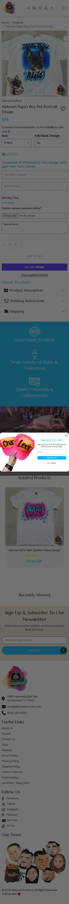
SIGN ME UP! (51, 457)
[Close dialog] (66, 435)
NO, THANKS (51, 463)
